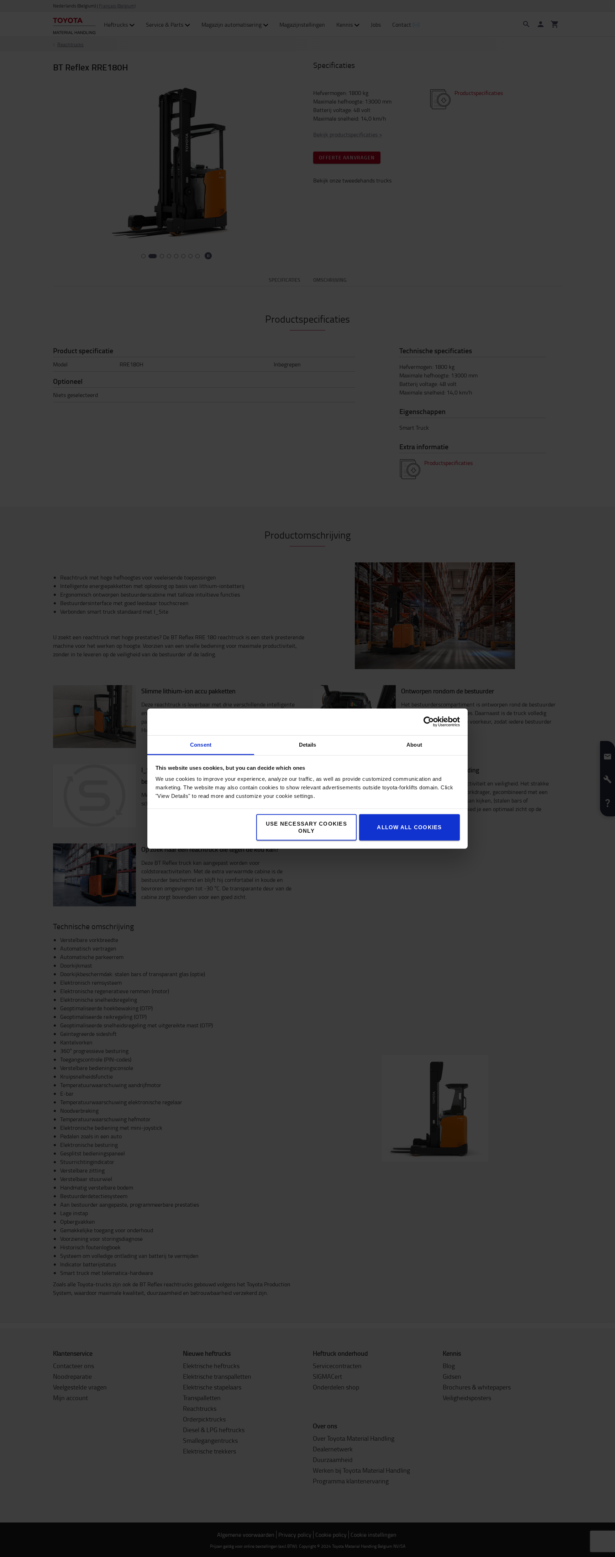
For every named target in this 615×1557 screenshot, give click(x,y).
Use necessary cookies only (306, 826)
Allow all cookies (409, 827)
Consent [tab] (200, 744)
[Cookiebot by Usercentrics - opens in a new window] (429, 721)
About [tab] (414, 744)
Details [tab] (307, 744)
